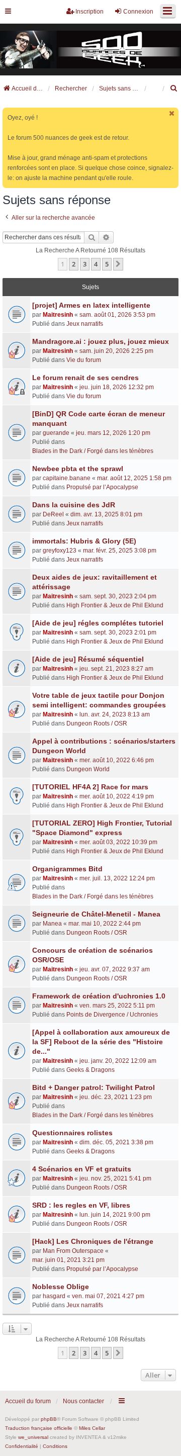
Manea (52, 923)
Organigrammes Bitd (67, 869)
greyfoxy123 (59, 550)
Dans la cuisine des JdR (73, 505)
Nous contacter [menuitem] (83, 1401)
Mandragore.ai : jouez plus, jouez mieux (100, 341)
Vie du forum (83, 359)
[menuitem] (173, 88)
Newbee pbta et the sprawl (77, 469)
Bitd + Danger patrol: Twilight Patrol (93, 1087)
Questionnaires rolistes (72, 1133)
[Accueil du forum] (90, 49)
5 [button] (107, 263)
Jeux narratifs (84, 323)
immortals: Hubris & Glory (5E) (84, 541)
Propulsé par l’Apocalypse (102, 487)
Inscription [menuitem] (89, 11)
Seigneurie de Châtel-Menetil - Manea (96, 914)
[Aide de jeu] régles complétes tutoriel (97, 623)
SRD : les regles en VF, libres (81, 1205)
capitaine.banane (66, 478)
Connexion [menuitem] (138, 11)
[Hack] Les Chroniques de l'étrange (92, 1241)
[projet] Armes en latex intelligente (91, 305)
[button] (118, 264)
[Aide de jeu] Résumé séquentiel (88, 659)
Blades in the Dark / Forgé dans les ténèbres (92, 450)
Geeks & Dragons (90, 1069)
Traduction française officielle (38, 1428)
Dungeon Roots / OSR (96, 723)
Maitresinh (58, 314)
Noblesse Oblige (60, 1287)
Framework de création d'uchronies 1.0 (98, 996)
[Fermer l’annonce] (171, 113)
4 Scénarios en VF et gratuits (81, 1169)
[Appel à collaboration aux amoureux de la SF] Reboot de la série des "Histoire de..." (101, 1041)
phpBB (49, 1419)
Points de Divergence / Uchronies (112, 1014)
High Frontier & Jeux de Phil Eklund (114, 605)
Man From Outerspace (73, 1250)
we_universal (33, 1437)
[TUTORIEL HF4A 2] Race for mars (90, 787)
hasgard (54, 1296)
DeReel (53, 514)
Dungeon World (88, 769)
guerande (56, 432)
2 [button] (73, 263)
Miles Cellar (92, 1428)
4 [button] (96, 263)
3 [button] (84, 263)
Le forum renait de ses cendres (85, 378)
